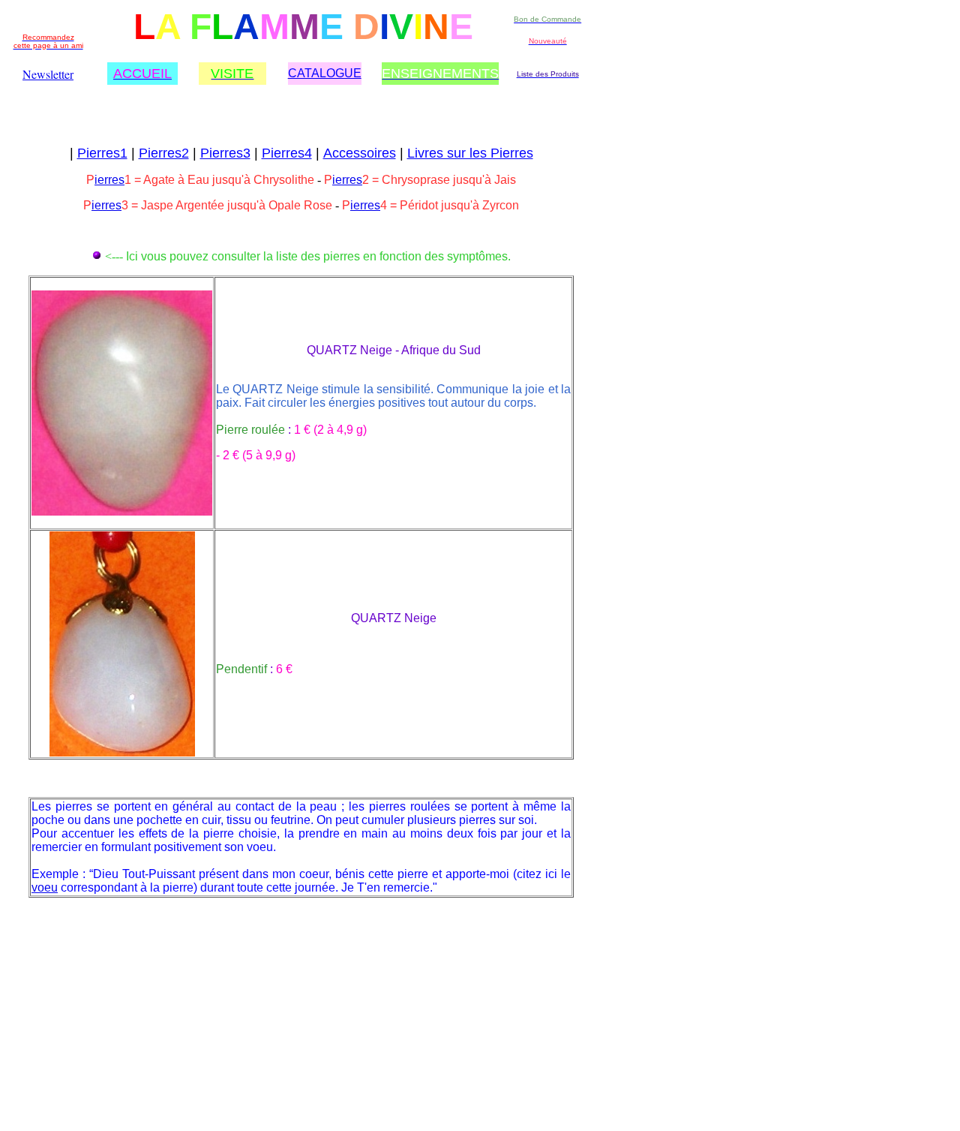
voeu (45, 887)
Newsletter (48, 74)
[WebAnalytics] (58, 942)
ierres (109, 179)
